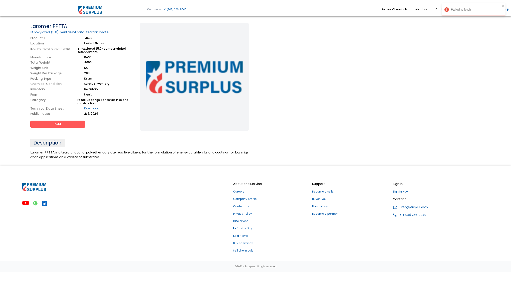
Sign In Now (400, 192)
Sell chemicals (243, 251)
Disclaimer (240, 221)
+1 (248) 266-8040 (175, 9)
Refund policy (242, 228)
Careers (238, 192)
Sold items (240, 236)
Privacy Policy (242, 214)
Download (91, 108)
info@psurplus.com (414, 207)
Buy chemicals (243, 243)
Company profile (245, 199)
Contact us (241, 206)
